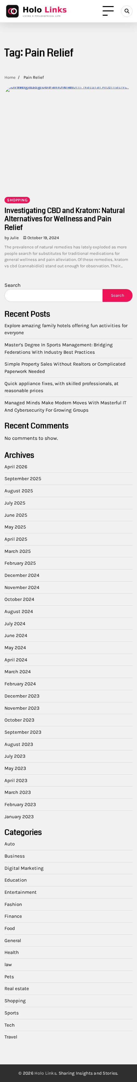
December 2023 (22, 696)
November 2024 (21, 587)
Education (15, 880)
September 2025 (22, 478)
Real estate (16, 988)
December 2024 (21, 575)
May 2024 (15, 647)
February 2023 (20, 804)
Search (12, 285)
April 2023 (15, 780)
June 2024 (15, 635)
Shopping (17, 200)
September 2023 (22, 732)
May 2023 (15, 768)
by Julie (11, 237)
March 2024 (17, 671)
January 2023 (19, 817)
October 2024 (19, 599)
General (12, 940)
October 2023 (19, 720)
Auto (9, 844)
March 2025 (17, 551)
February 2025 (20, 563)
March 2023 (17, 792)
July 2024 (14, 623)
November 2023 (22, 708)
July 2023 (14, 756)
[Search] (127, 11)
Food (9, 928)
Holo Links (45, 1073)
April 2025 (15, 539)
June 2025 (15, 515)
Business (14, 856)
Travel (10, 1037)
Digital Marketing (24, 868)
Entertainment (20, 892)
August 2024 (18, 611)
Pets (9, 977)
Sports (11, 1013)
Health (11, 952)
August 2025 (18, 491)
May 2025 (15, 527)
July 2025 (14, 503)
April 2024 (15, 660)
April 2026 (15, 467)
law (8, 964)
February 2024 (20, 684)
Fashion (13, 904)
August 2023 (18, 744)
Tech (9, 1025)
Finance (13, 916)
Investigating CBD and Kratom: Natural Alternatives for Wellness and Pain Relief (64, 219)
